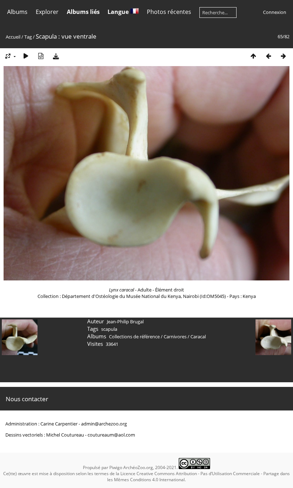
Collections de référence (134, 336)
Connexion (274, 12)
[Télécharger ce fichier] (55, 56)
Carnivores (175, 336)
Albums (17, 12)
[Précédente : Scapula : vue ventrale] (268, 56)
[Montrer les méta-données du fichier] (40, 56)
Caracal (198, 336)
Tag (28, 37)
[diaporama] (25, 56)
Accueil (13, 37)
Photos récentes (169, 12)
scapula (109, 329)
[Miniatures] (253, 56)
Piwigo (115, 467)
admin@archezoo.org (104, 423)
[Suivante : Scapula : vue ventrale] (283, 56)
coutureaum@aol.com (111, 435)
